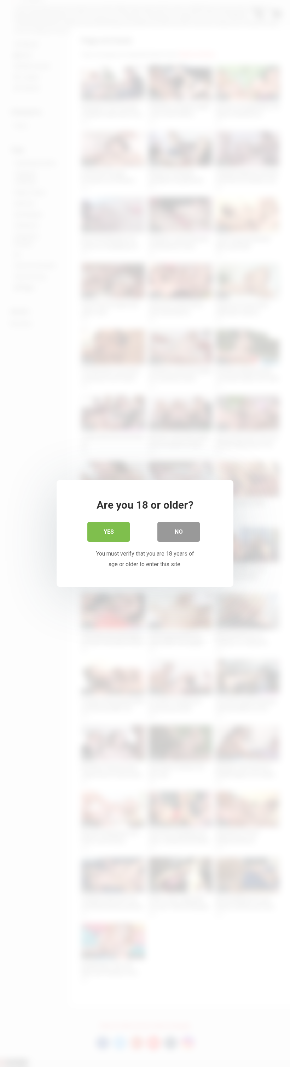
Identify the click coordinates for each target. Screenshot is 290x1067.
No (179, 531)
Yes (109, 531)
